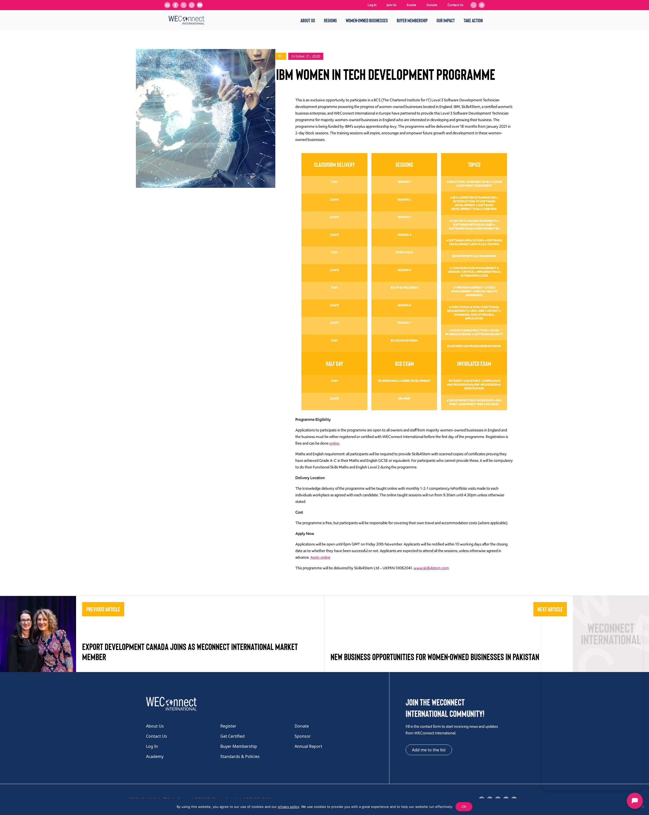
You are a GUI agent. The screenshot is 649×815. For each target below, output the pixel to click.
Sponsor (303, 736)
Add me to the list (429, 750)
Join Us (391, 5)
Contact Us (455, 5)
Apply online (320, 557)
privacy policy (288, 807)
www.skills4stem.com (431, 568)
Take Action (473, 20)
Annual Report (308, 746)
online (334, 443)
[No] (642, 806)
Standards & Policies (240, 756)
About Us (307, 20)
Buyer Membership (412, 20)
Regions (330, 20)
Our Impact (446, 20)
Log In (372, 5)
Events (411, 5)
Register (228, 726)
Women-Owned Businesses (367, 20)
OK (464, 807)
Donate (431, 5)
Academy (155, 756)
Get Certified (232, 736)
